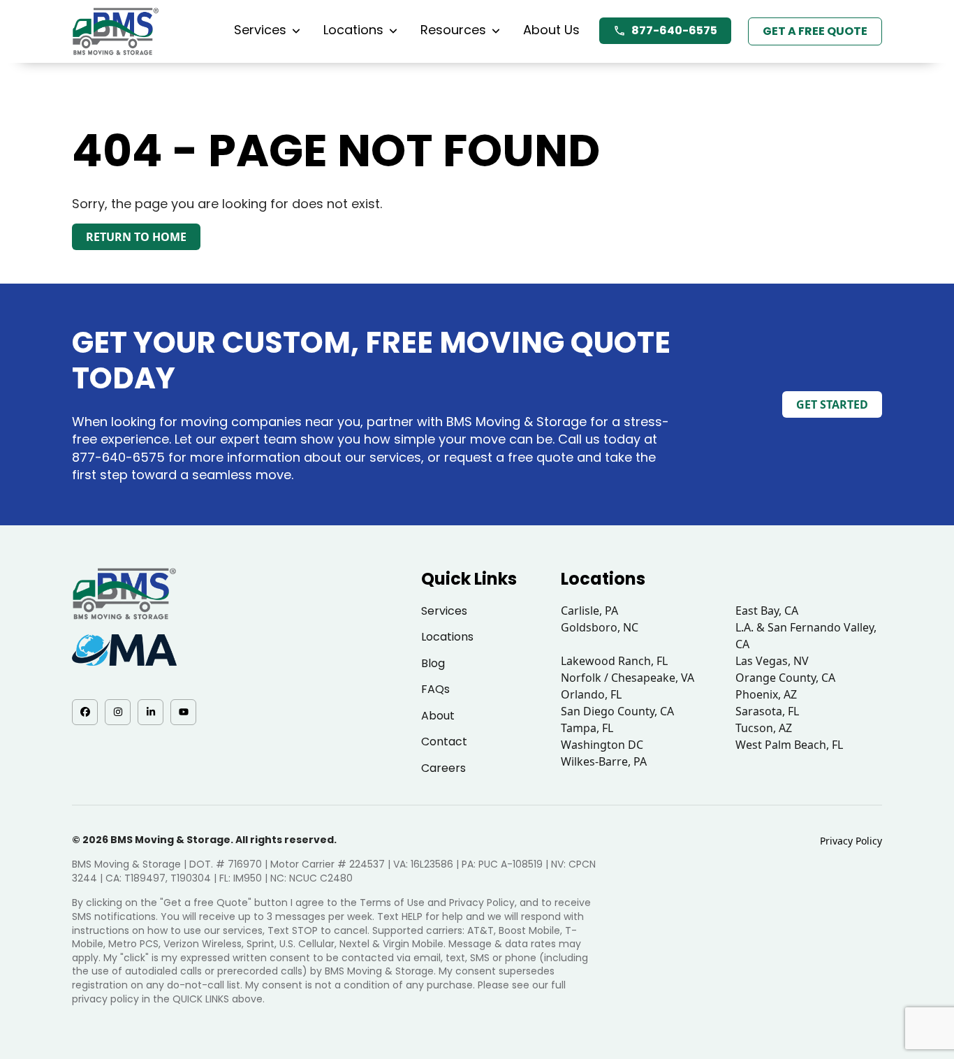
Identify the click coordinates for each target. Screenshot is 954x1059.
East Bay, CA (766, 610)
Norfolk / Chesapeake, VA (627, 677)
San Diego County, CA (617, 711)
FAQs (435, 689)
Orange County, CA (785, 677)
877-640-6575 (674, 30)
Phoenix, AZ (766, 694)
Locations (353, 29)
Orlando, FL (591, 694)
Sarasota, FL (767, 711)
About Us (551, 29)
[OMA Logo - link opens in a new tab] (124, 650)
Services (260, 29)
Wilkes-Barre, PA (604, 761)
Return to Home (136, 236)
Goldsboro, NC (599, 627)
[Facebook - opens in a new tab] (85, 712)
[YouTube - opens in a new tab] (183, 712)
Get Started (832, 404)
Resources (453, 29)
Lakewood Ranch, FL (614, 661)
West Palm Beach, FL (789, 744)
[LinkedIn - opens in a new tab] (150, 712)
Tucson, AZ (763, 728)
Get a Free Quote (815, 31)
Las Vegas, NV (772, 661)
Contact (444, 741)
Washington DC (602, 744)
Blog (433, 663)
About (438, 716)
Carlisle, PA (589, 610)
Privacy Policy (851, 840)
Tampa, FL (587, 728)
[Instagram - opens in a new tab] (117, 712)
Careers (443, 768)
